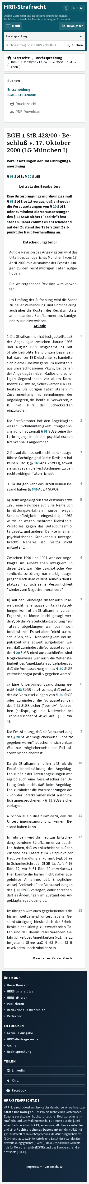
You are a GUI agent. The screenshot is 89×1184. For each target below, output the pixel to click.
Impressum (34, 1166)
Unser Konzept (18, 985)
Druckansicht (25, 103)
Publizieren (15, 1003)
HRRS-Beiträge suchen (23, 1039)
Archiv (11, 1045)
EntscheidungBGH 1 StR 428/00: (21, 92)
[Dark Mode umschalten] (66, 8)
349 (36, 463)
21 (18, 216)
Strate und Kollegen (18, 1112)
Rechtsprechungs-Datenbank (37, 1129)
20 (29, 176)
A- (74, 8)
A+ (82, 8)
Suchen (13, 80)
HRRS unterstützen (21, 991)
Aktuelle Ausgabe (20, 1033)
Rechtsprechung (49, 58)
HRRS (35, 1125)
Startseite (20, 58)
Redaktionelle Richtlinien (26, 1009)
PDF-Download (27, 111)
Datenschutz (53, 1166)
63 (12, 176)
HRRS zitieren (17, 997)
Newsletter (74, 1125)
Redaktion (15, 1016)
